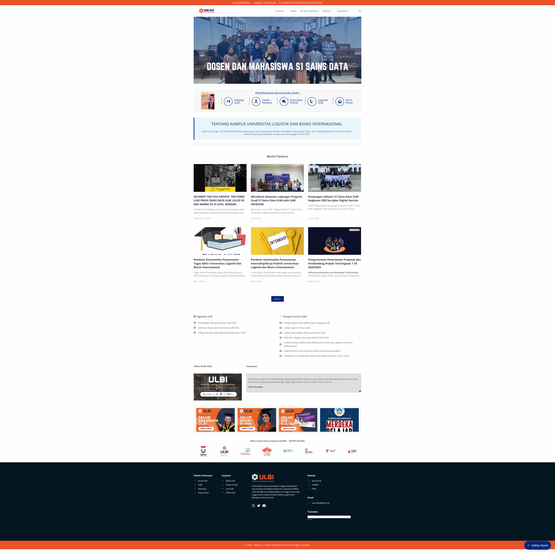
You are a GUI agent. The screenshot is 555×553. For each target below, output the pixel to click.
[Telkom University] (203, 451)
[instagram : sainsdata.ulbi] (265, 2)
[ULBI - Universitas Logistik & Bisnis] (224, 451)
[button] (537, 545)
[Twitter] (258, 505)
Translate (334, 520)
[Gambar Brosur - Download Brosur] (208, 108)
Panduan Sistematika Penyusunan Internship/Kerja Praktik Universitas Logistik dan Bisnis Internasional (275, 263)
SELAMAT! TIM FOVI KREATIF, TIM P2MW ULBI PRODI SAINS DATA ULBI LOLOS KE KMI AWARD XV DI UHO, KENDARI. (219, 200)
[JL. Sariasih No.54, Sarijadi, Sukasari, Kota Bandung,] (300, 2)
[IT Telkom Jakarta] (351, 451)
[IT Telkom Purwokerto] (330, 451)
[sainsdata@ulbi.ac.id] (241, 2)
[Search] (359, 11)
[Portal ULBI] (215, 420)
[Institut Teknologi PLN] (288, 451)
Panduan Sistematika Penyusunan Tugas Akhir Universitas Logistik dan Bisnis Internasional (217, 263)
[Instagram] (253, 505)
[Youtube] (264, 505)
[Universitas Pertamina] (245, 451)
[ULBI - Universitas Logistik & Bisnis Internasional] (277, 50)
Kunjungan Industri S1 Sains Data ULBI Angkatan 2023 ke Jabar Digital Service (333, 198)
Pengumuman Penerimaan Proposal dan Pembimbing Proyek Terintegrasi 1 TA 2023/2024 (334, 263)
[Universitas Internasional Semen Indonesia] (266, 451)
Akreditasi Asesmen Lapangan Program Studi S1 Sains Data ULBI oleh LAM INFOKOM (276, 200)
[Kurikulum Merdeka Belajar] (339, 420)
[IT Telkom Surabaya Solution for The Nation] (309, 451)
